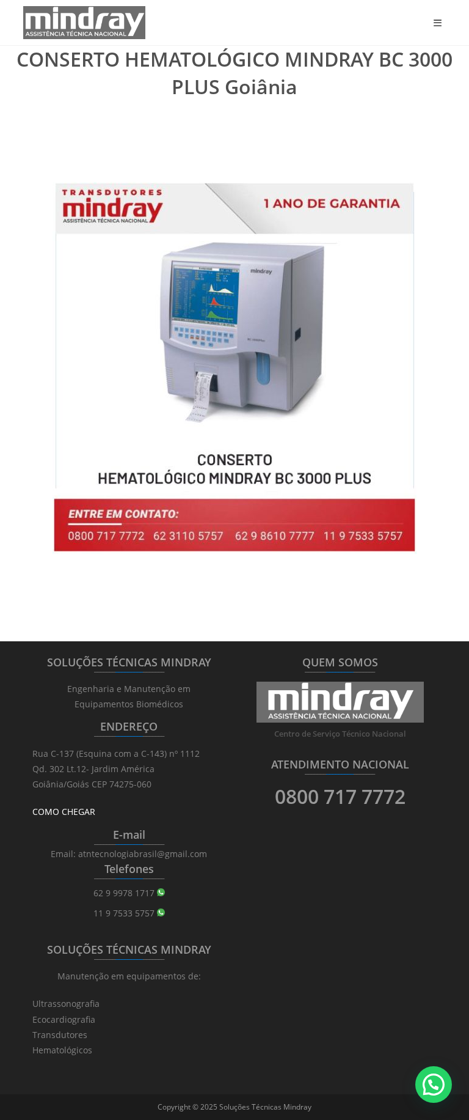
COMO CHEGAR (63, 811)
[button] (433, 1084)
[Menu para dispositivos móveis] (440, 23)
